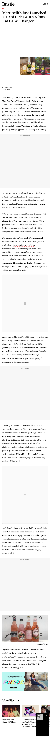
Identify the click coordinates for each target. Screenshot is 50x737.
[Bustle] (8, 4)
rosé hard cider (33, 535)
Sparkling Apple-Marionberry (32, 457)
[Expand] (38, 715)
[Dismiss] (46, 715)
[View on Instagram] (25, 303)
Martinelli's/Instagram (49, 65)
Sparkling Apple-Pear (15, 461)
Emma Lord (8, 88)
